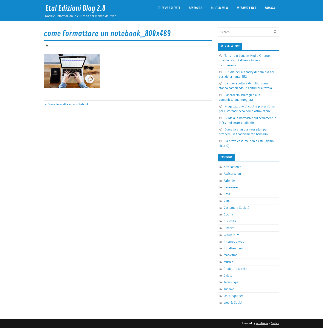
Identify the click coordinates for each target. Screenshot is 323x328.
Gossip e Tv (231, 235)
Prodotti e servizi (235, 269)
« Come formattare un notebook (67, 104)
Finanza (270, 8)
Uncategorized (234, 296)
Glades (275, 323)
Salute (228, 275)
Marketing (230, 255)
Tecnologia (231, 282)
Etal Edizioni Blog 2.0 (75, 8)
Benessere (195, 8)
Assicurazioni (219, 8)
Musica (228, 262)
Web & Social (233, 302)
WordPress (262, 323)
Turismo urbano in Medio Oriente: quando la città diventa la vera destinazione (244, 60)
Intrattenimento (234, 248)
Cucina (228, 214)
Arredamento (233, 167)
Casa (227, 194)
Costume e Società (168, 8)
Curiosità (230, 221)
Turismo (229, 289)
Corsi (227, 201)
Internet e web (246, 8)
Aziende (229, 180)
